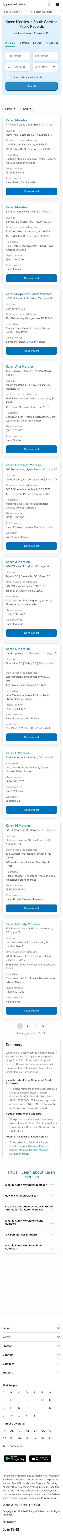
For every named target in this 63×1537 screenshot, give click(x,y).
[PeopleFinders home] (14, 4)
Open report (31, 191)
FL (11, 1438)
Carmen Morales (18, 1153)
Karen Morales (16, 120)
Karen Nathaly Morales (23, 924)
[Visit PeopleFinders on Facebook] (13, 1529)
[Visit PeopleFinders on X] (5, 1529)
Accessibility (9, 1521)
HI (27, 1438)
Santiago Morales (38, 1146)
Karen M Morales (18, 825)
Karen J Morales (18, 562)
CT (51, 1430)
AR (19, 1430)
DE (4, 1438)
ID (42, 1438)
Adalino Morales (18, 1149)
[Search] (50, 4)
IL (50, 1438)
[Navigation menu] (57, 4)
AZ (27, 1430)
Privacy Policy (48, 1497)
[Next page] (43, 1026)
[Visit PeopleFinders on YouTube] (17, 1529)
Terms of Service (27, 1497)
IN (4, 1446)
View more (16, 1446)
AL (12, 1430)
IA (35, 1438)
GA (20, 1438)
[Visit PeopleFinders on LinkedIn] (9, 1529)
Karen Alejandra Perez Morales (28, 294)
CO (43, 1430)
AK (4, 1430)
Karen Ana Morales (20, 366)
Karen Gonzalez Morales (24, 465)
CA (35, 1430)
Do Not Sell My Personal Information (22, 1504)
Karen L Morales (18, 649)
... (27, 11)
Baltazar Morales (38, 1149)
